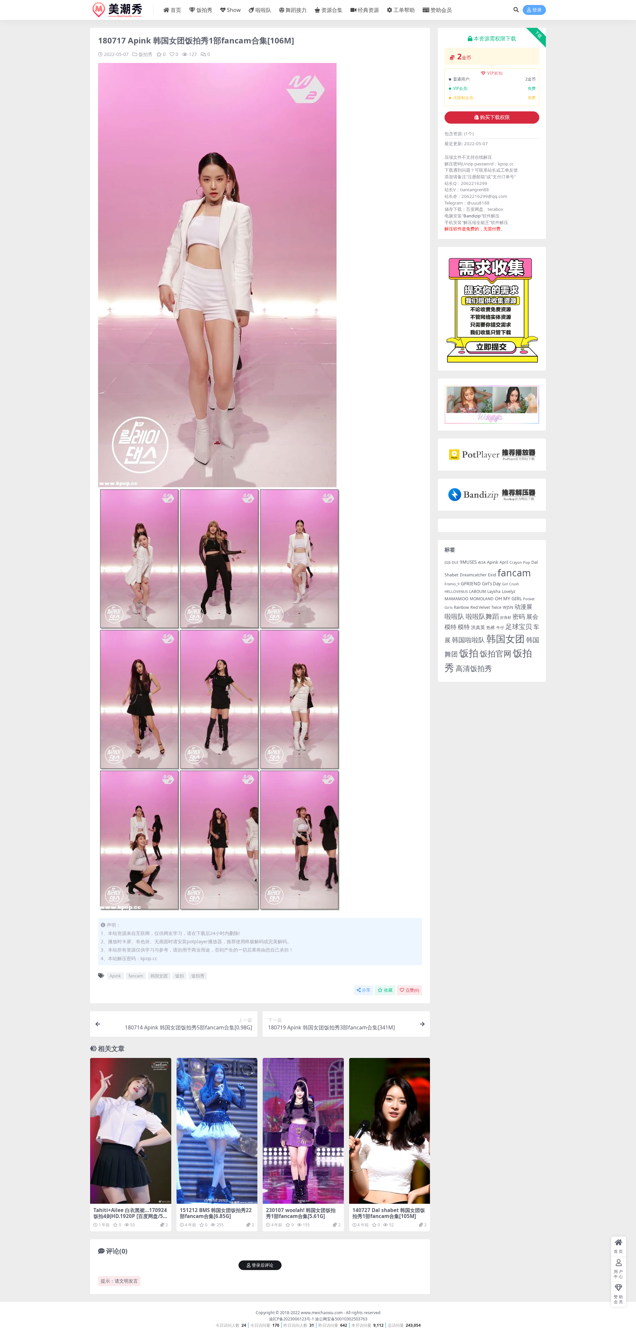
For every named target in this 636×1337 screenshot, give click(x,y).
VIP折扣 (495, 73)
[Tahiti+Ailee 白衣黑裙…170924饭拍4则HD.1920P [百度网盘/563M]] (130, 1131)
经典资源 (368, 10)
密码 (518, 616)
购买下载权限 (495, 117)
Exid (492, 575)
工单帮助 (404, 10)
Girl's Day (491, 584)
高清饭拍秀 (473, 668)
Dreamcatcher (473, 575)
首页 (176, 10)
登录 (537, 10)
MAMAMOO (456, 599)
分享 (366, 990)
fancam (136, 976)
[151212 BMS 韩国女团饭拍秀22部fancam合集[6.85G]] (217, 1131)
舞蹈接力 (296, 10)
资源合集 (332, 10)
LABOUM (477, 591)
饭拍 (179, 976)
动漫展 (523, 606)
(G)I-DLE (451, 562)
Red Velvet (480, 607)
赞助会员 (441, 10)
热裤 (490, 627)
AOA (482, 562)
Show (234, 10)
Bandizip (472, 216)
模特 (464, 627)
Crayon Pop (519, 562)
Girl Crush (510, 584)
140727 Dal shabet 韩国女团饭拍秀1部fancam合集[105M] (388, 1213)
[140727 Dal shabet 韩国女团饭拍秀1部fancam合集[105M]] (389, 1131)
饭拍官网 (495, 653)
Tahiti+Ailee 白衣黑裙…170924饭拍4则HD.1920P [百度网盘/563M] (130, 1216)
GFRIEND (471, 583)
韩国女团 (159, 976)
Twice (496, 607)
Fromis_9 (452, 584)
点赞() (412, 990)
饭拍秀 (204, 10)
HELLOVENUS (456, 591)
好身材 (505, 617)
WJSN (508, 607)
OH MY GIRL (508, 598)
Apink (115, 976)
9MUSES (468, 562)
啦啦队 (263, 10)
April (504, 562)
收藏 (388, 990)
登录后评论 (262, 1265)
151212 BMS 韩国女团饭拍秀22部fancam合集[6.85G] (216, 1213)
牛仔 (500, 627)
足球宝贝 (518, 626)
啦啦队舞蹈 (482, 616)
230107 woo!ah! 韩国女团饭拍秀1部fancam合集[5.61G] (301, 1213)
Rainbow (461, 607)
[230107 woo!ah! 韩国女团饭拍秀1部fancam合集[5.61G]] (303, 1131)
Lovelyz (508, 591)
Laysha (494, 591)
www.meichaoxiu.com (322, 1312)
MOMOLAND (482, 599)
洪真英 (478, 627)
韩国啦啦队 (468, 639)
